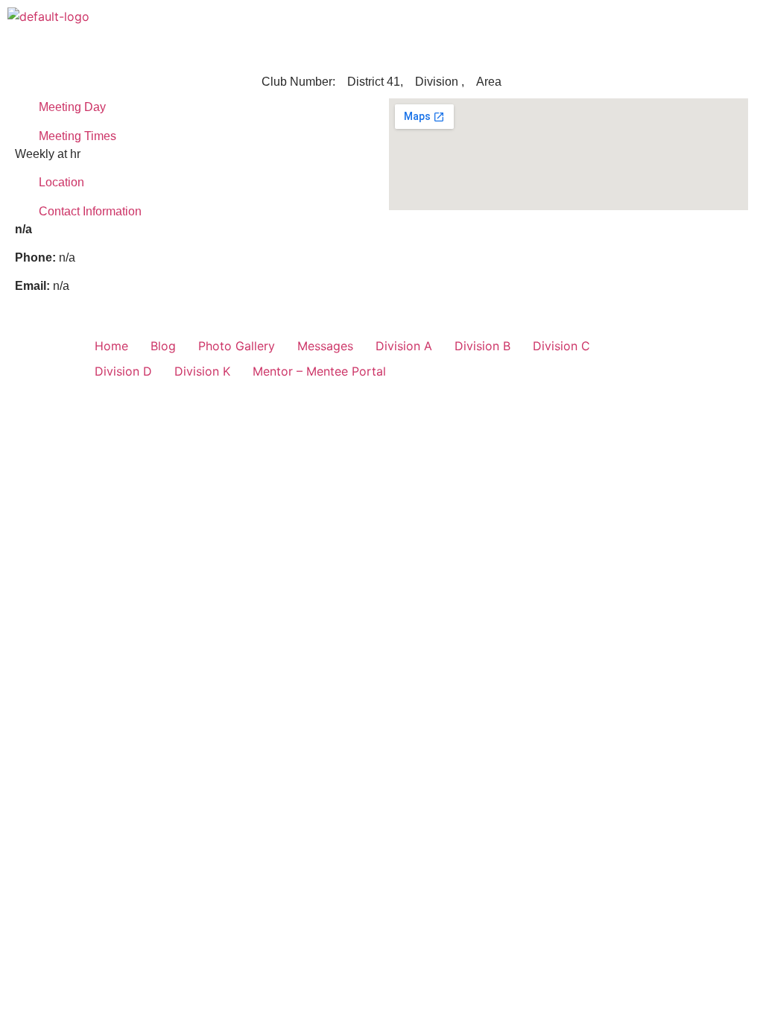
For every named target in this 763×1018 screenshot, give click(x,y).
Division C (561, 345)
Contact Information (90, 211)
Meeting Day (72, 107)
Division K (202, 371)
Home (111, 345)
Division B (482, 345)
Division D (123, 371)
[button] (744, 21)
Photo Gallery (236, 345)
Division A (404, 345)
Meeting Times (77, 136)
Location (61, 182)
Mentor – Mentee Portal (319, 371)
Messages (325, 345)
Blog (163, 345)
